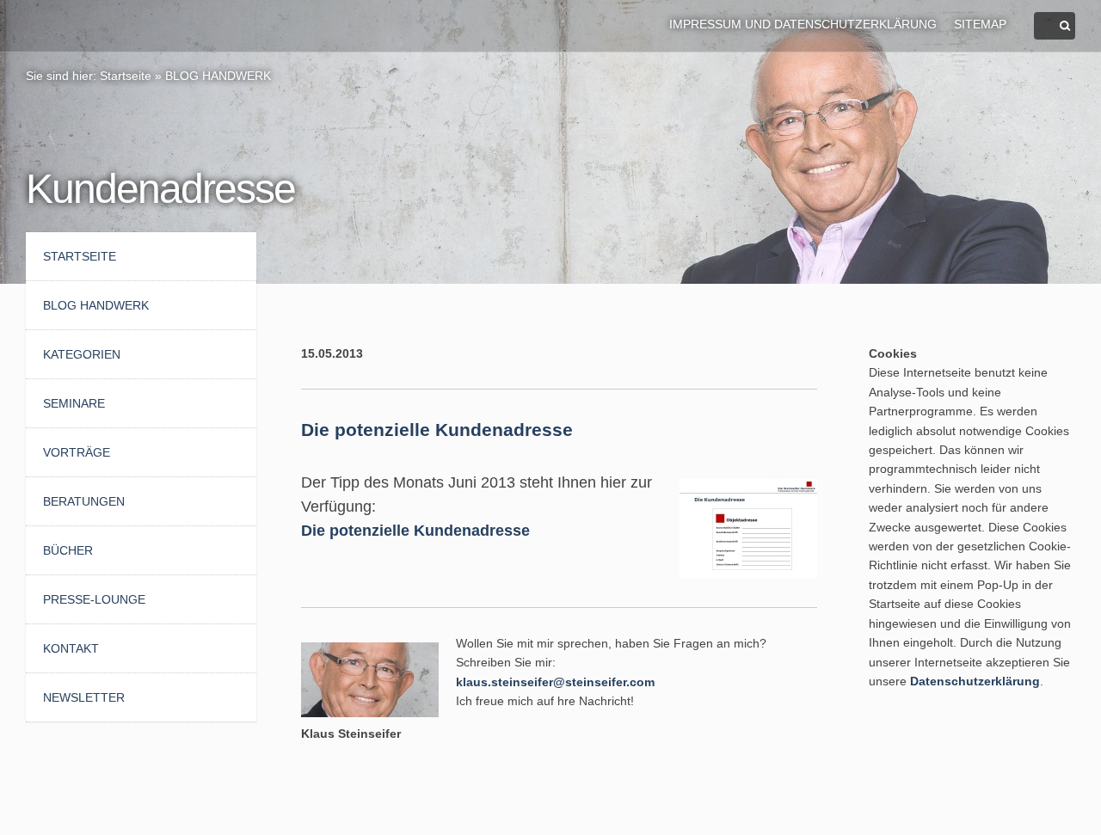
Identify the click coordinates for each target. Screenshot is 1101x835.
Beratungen (84, 501)
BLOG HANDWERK (218, 76)
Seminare (74, 403)
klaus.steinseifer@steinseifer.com (555, 682)
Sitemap (980, 24)
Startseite (125, 76)
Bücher (68, 550)
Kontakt (71, 648)
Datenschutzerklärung (975, 681)
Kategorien (81, 354)
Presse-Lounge (94, 599)
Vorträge (76, 452)
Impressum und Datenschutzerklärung (803, 24)
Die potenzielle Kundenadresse (415, 530)
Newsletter (84, 697)
